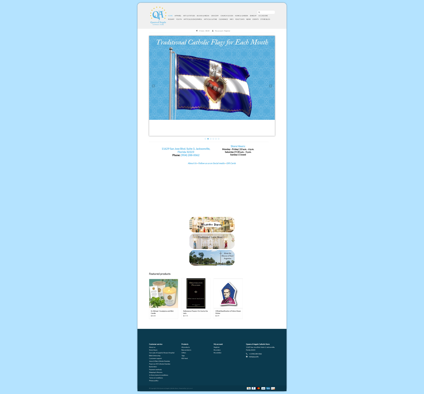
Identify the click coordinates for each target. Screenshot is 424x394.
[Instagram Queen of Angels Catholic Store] (219, 334)
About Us (192, 163)
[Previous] (153, 86)
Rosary (171, 19)
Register (217, 347)
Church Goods (227, 16)
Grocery (215, 16)
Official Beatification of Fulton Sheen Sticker (228, 312)
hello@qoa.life (254, 357)
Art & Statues (189, 16)
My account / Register (222, 31)
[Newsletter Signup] (212, 224)
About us (152, 347)
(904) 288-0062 (190, 155)
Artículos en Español (193, 19)
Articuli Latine (210, 19)
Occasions (263, 16)
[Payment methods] (248, 388)
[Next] (270, 86)
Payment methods (155, 369)
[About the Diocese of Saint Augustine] (212, 258)
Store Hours (153, 350)
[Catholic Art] (212, 78)
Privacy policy (153, 381)
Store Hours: (238, 146)
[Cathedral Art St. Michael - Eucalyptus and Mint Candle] (163, 293)
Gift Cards (231, 163)
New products (186, 350)
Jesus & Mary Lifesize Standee (159, 361)
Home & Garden (241, 16)
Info (232, 19)
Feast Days (239, 19)
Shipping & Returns (155, 372)
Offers (183, 353)
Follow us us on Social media (211, 163)
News (248, 19)
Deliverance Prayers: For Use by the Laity (195, 312)
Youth (179, 19)
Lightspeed (189, 388)
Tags (183, 356)
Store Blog (265, 19)
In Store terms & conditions (158, 375)
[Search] (258, 12)
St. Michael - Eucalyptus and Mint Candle (162, 312)
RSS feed (184, 358)
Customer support (155, 358)
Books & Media (203, 16)
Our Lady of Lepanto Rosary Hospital (161, 353)
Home (170, 16)
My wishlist (217, 353)
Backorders (153, 367)
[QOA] (158, 15)
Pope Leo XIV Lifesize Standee (159, 364)
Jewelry (253, 16)
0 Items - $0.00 (204, 31)
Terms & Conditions (156, 378)
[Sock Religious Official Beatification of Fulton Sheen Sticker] (228, 293)
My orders (217, 350)
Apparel (178, 16)
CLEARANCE (223, 19)
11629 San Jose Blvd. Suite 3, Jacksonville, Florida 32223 (186, 150)
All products (185, 347)
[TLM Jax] (212, 241)
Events (256, 19)
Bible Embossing (154, 356)
